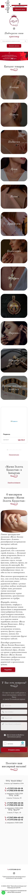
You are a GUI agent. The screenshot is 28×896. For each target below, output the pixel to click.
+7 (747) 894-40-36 (15, 803)
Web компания (16, 892)
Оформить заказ (20, 9)
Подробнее (8, 669)
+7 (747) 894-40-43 (15, 817)
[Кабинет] (10, 6)
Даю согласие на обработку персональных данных (15, 736)
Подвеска (6, 434)
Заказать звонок (14, 46)
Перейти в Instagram (14, 482)
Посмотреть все (14, 455)
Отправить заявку (14, 750)
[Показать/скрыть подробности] (19, 4)
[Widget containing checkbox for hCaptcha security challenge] (14, 744)
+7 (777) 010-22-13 (7, 3)
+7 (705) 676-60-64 (8, 9)
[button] (11, 58)
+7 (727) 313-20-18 (15, 788)
